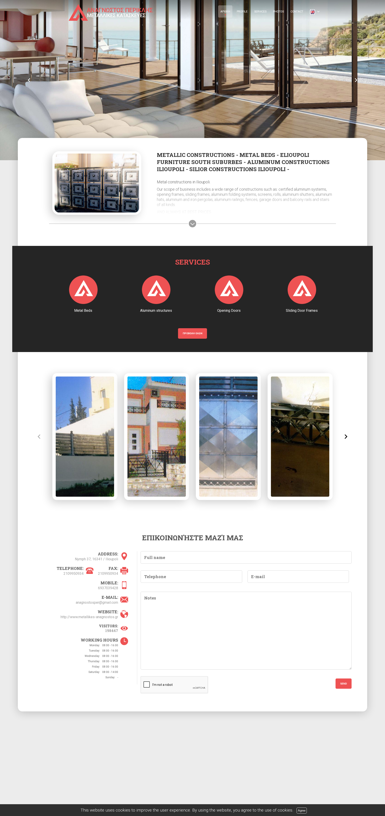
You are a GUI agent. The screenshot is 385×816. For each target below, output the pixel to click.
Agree (301, 810)
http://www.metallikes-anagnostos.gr (89, 617)
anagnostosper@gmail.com (97, 602)
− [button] (28, 728)
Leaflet (194, 781)
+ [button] (28, 722)
